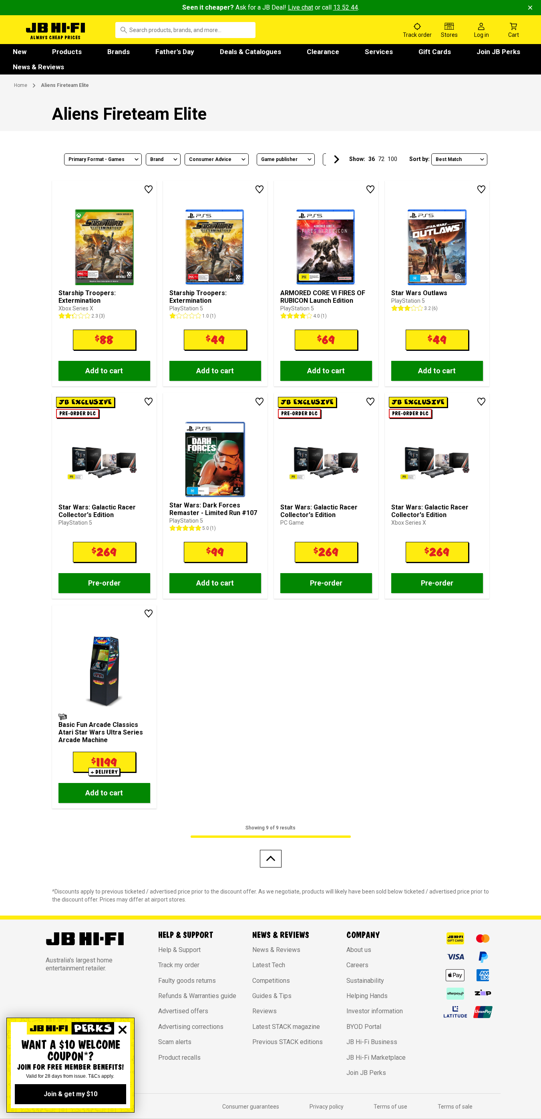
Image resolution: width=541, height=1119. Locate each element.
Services (379, 52)
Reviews (264, 1011)
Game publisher (279, 159)
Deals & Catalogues (250, 52)
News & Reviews (38, 67)
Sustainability (365, 980)
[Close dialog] (123, 1030)
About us (358, 950)
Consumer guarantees (250, 1106)
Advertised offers (183, 1011)
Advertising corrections (190, 1026)
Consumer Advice (210, 159)
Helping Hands (367, 996)
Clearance (323, 52)
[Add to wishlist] (149, 189)
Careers (357, 965)
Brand (156, 159)
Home (20, 85)
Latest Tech (268, 965)
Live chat (300, 7)
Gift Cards (434, 52)
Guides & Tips (272, 996)
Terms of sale (455, 1106)
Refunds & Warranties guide (197, 996)
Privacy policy (327, 1106)
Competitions (271, 980)
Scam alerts (174, 1042)
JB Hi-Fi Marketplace (376, 1057)
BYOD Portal (363, 1026)
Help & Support (179, 950)
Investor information (374, 1011)
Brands (118, 52)
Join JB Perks (498, 52)
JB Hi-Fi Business (371, 1042)
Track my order (178, 965)
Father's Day (174, 52)
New (19, 52)
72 (381, 159)
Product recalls (179, 1057)
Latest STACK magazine (286, 1026)
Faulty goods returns (187, 980)
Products (67, 52)
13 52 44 (345, 7)
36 (371, 159)
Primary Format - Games (96, 159)
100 (392, 159)
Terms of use (390, 1106)
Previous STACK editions (287, 1042)
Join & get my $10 (70, 1094)
